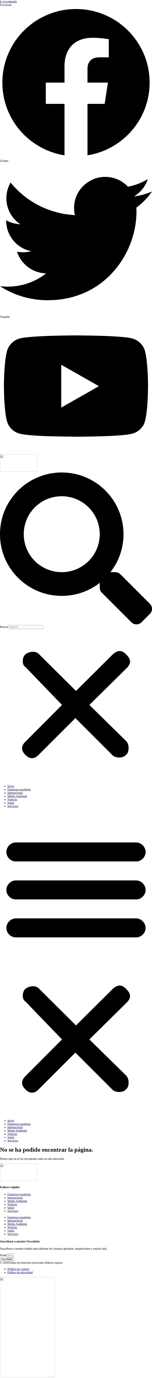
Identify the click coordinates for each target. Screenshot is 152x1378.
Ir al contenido (8, 1)
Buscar (4, 626)
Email (4, 1255)
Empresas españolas (19, 789)
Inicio (10, 786)
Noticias (12, 799)
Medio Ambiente (17, 796)
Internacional (15, 792)
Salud (10, 802)
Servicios (12, 806)
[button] (76, 548)
